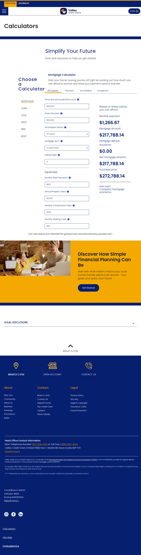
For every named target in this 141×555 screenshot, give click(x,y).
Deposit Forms (44, 403)
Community (9, 399)
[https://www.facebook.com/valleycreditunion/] (13, 514)
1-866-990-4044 (69, 444)
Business (8, 407)
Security (74, 399)
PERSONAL (10, 3)
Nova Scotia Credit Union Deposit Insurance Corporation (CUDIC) (73, 459)
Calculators (9, 529)
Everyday (8, 410)
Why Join (8, 395)
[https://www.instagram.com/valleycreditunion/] (6, 514)
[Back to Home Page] (70, 11)
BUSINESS (24, 3)
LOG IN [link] (134, 11)
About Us (8, 403)
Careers (41, 411)
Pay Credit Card (44, 407)
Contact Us (42, 399)
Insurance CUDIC (78, 407)
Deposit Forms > (11, 501)
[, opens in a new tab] (52, 366)
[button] (70, 323)
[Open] (4, 11)
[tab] (29, 99)
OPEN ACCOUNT (52, 374)
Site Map (7, 537)
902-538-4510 (39, 444)
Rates (6, 418)
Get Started (86, 288)
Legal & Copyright (78, 403)
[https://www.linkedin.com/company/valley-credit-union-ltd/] (20, 514)
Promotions (9, 414)
